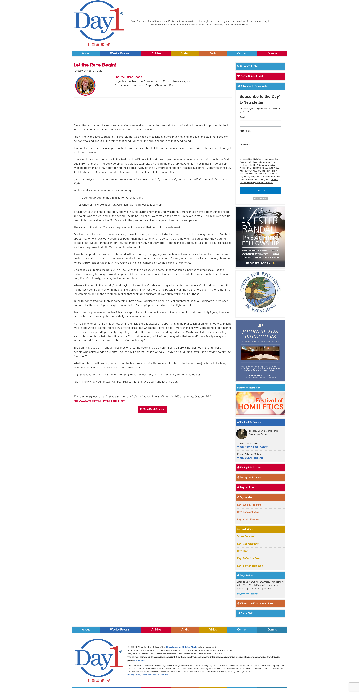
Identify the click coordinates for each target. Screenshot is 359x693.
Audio (213, 53)
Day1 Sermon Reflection (250, 566)
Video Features (245, 536)
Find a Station (247, 613)
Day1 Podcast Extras (248, 512)
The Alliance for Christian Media (181, 647)
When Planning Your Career (252, 447)
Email (242, 117)
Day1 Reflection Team (248, 558)
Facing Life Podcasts (250, 477)
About (86, 53)
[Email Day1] (108, 44)
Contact (242, 53)
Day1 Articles (247, 487)
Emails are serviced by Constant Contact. (259, 181)
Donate (272, 53)
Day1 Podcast (246, 575)
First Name (245, 131)
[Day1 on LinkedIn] (103, 44)
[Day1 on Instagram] (93, 44)
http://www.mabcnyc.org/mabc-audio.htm (99, 400)
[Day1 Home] (99, 20)
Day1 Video (246, 529)
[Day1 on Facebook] (89, 44)
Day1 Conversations (248, 544)
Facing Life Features (251, 422)
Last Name (245, 145)
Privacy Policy (134, 675)
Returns (164, 675)
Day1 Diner (243, 551)
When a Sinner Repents (250, 458)
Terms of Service (151, 675)
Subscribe (260, 190)
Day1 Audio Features (248, 519)
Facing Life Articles (250, 467)
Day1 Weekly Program (249, 505)
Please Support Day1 (251, 76)
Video (185, 53)
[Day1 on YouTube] (98, 44)
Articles (156, 53)
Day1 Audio (245, 497)
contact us (139, 660)
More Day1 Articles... (153, 409)
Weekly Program (120, 53)
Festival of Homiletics (248, 388)
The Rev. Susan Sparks (128, 77)
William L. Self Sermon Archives (256, 603)
